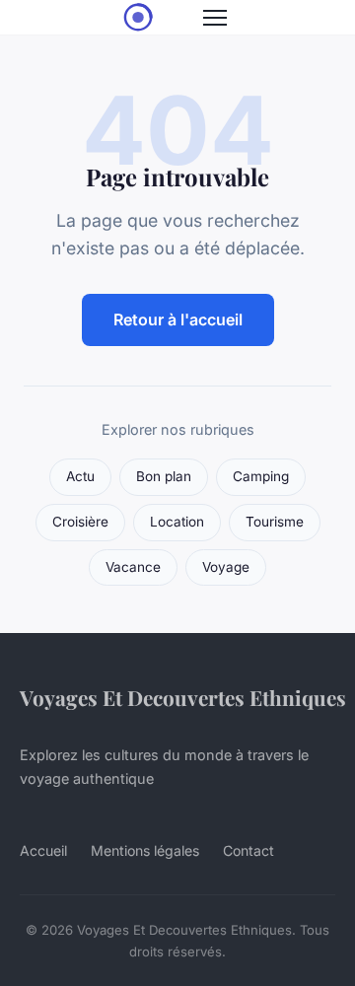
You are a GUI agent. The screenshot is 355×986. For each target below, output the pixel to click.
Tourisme (275, 521)
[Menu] (215, 18)
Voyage (225, 567)
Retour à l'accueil (178, 319)
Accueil (43, 850)
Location (177, 521)
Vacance (133, 567)
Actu (80, 476)
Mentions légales (145, 850)
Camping (261, 476)
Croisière (80, 521)
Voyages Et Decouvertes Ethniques (183, 697)
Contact (248, 850)
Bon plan (163, 476)
